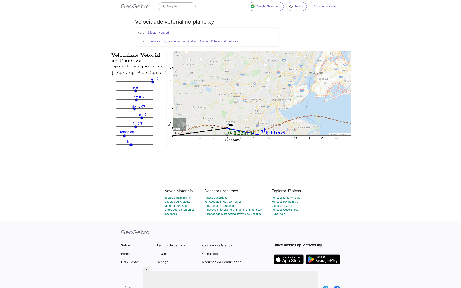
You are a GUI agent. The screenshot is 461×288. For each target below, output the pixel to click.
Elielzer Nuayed (158, 32)
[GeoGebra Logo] (135, 6)
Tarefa (299, 6)
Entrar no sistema (324, 6)
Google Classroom (268, 6)
